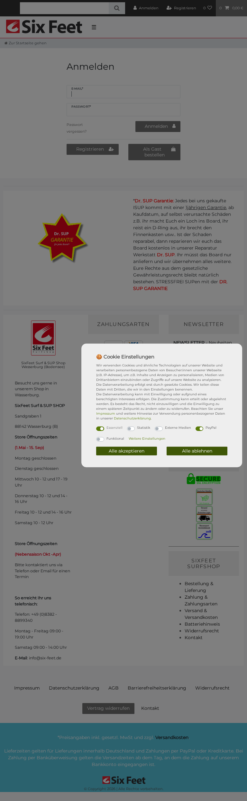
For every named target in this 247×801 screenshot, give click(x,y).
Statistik (143, 428)
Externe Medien (178, 428)
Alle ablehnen (197, 450)
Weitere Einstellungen (147, 438)
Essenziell (114, 428)
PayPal (211, 428)
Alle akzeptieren (126, 450)
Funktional (115, 438)
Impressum (105, 413)
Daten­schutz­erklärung (132, 418)
